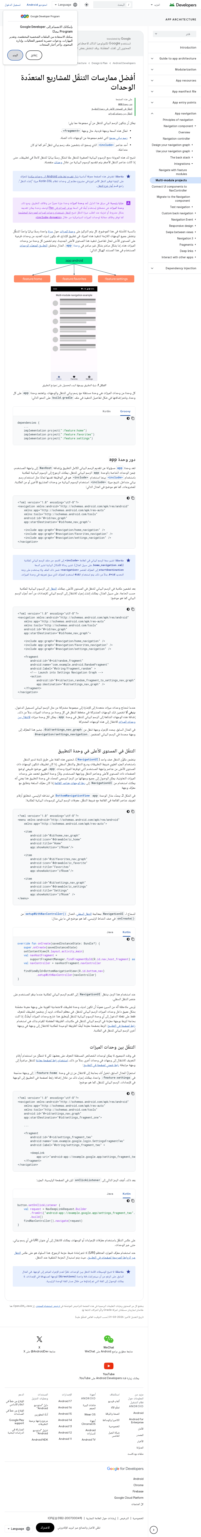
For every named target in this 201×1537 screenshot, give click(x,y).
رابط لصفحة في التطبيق (121, 1026)
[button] (177, 58)
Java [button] (110, 932)
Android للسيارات (90, 1431)
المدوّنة (139, 1447)
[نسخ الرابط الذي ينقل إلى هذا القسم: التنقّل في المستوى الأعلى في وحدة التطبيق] (54, 751)
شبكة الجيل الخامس (114, 1434)
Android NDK (40, 1439)
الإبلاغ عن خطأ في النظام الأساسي (15, 1402)
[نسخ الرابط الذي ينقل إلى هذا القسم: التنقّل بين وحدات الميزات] (86, 1047)
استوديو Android (37, 4)
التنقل (53, 589)
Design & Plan (100, 63)
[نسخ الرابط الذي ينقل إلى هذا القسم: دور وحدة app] (105, 459)
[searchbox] (174, 34)
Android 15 (65, 1413)
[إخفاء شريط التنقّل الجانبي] (154, 1530)
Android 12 (65, 1432)
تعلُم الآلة (115, 1407)
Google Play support (16, 1421)
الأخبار (140, 1441)
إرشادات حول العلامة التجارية (101, 1518)
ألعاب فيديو (114, 1401)
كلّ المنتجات (137, 1504)
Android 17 (65, 1401)
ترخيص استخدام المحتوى (48, 1306)
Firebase (138, 1491)
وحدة (73, 245)
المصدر (139, 1435)
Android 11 (65, 1439)
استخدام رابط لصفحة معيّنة (52, 1060)
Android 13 (65, 1426)
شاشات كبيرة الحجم (89, 1406)
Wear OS (90, 1414)
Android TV (89, 1439)
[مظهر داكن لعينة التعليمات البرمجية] (128, 418)
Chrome (138, 1485)
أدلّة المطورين (41, 1414)
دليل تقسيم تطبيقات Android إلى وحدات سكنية (53, 176)
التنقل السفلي (84, 914)
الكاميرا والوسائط (111, 1420)
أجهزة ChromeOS (88, 1422)
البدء (15, 55)
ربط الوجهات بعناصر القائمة (69, 783)
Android (138, 1413)
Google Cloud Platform (128, 1497)
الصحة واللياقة (112, 1413)
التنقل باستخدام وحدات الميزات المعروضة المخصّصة (44, 212)
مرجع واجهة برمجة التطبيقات (38, 1422)
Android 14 (65, 1420)
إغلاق (34, 55)
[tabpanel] (74, 430)
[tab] (125, 411)
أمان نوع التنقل (105, 186)
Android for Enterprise (136, 1420)
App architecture (180, 19)
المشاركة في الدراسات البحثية (16, 1431)
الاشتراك (45, 1528)
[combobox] (112, 4)
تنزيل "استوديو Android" (40, 1431)
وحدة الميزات (67, 231)
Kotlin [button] (107, 411)
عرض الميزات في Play (60, 208)
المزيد (157, 4)
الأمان (140, 1428)
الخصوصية (114, 1426)
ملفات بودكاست (135, 1453)
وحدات (58, 162)
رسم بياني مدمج (118, 138)
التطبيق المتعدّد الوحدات (34, 245)
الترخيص (124, 1518)
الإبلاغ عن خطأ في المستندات (15, 1412)
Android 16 (65, 1407)
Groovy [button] (125, 411)
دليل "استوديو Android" (41, 1406)
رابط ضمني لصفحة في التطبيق (101, 1065)
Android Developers (124, 63)
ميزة (50, 231)
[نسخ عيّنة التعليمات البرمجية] (133, 418)
